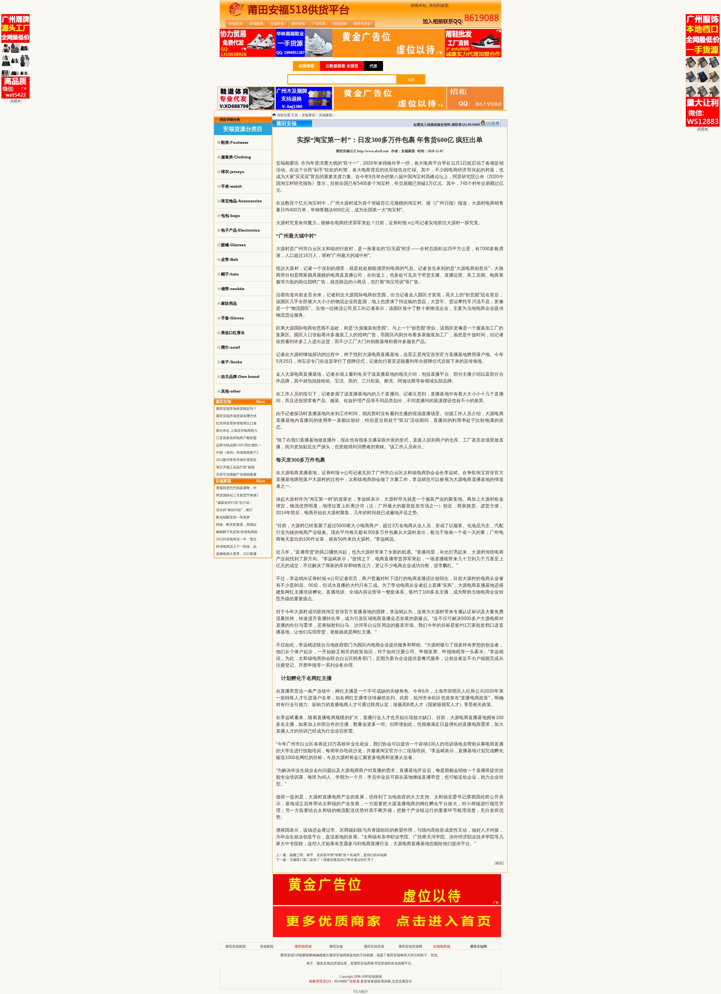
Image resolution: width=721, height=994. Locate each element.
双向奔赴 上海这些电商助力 (236, 431)
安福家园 (325, 115)
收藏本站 (418, 5)
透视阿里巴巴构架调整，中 (236, 488)
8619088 (340, 981)
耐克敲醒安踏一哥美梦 (233, 517)
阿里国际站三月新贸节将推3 (237, 495)
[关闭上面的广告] (16, 102)
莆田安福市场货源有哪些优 (236, 416)
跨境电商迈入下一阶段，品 (236, 547)
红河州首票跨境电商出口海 (236, 423)
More (260, 402)
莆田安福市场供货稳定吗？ (236, 409)
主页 (294, 115)
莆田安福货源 (374, 946)
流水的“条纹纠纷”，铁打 (234, 510)
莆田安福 (336, 946)
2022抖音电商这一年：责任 (236, 539)
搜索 (411, 80)
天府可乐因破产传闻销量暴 (236, 474)
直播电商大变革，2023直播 (236, 554)
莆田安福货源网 (410, 946)
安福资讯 (308, 115)
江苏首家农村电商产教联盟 (236, 438)
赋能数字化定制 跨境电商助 (236, 532)
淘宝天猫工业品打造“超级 (235, 467)
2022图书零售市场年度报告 (236, 460)
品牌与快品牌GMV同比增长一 (238, 445)
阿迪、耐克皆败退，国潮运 (236, 525)
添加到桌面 (439, 5)
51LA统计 (360, 991)
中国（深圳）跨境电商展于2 (237, 453)
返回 (499, 863)
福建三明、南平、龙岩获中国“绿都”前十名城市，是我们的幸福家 (338, 855)
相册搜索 (306, 66)
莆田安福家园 (235, 946)
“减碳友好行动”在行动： (234, 503)
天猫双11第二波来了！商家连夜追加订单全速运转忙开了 (332, 860)
